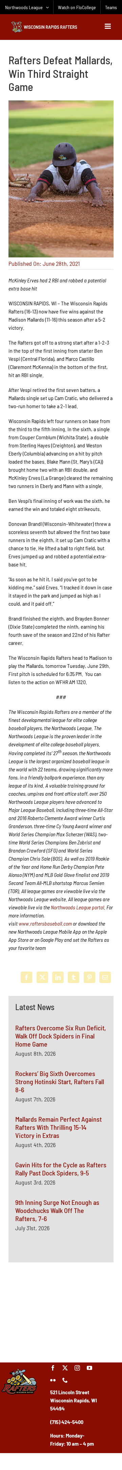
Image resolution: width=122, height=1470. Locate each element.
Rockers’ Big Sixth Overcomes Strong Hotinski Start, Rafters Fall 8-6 (59, 1081)
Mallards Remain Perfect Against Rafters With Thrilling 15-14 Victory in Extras (58, 1127)
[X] (42, 977)
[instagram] (77, 1368)
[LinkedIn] (57, 977)
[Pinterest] (89, 977)
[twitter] (65, 1368)
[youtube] (89, 1368)
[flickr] (53, 1380)
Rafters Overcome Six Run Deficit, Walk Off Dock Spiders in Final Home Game (60, 1036)
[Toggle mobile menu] (108, 26)
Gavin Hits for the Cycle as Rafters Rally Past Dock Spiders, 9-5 (60, 1169)
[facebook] (53, 1368)
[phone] (65, 1380)
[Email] (105, 977)
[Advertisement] (61, 1311)
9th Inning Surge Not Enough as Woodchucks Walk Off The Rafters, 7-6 (57, 1210)
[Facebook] (26, 977)
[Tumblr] (73, 977)
